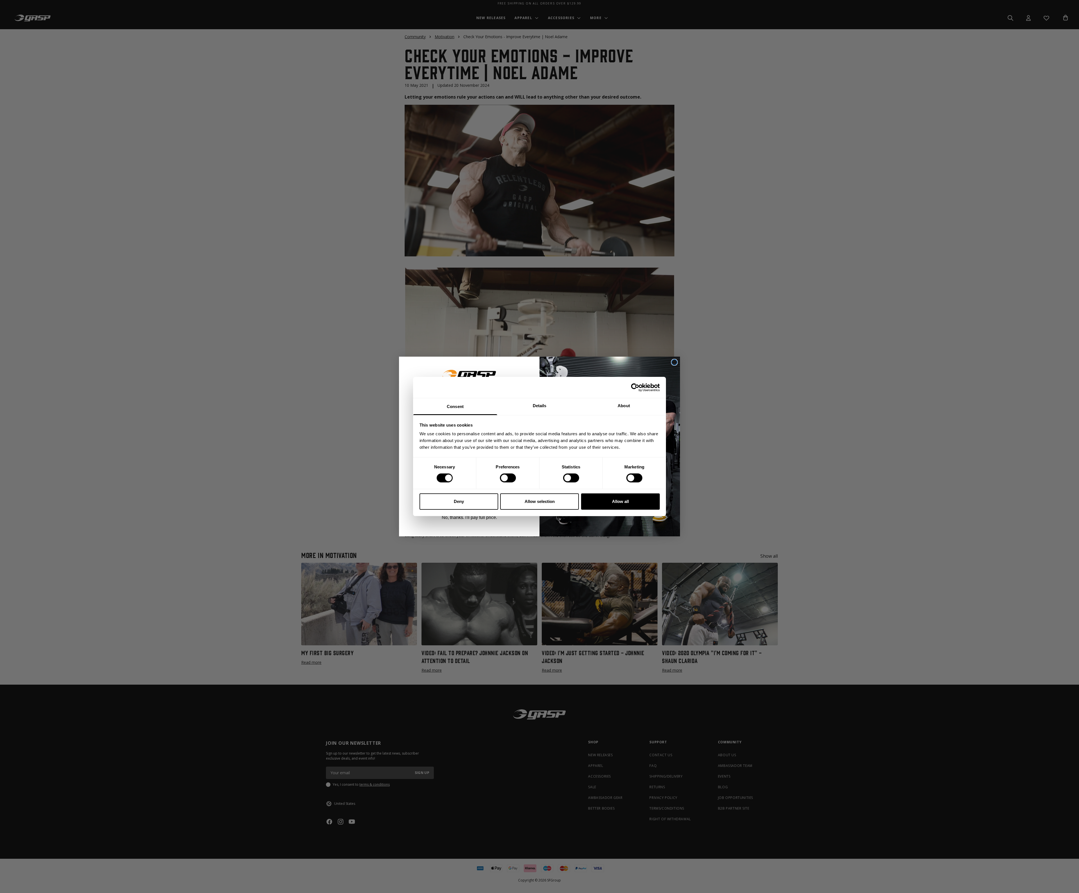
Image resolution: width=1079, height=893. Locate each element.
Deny (459, 501)
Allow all (620, 501)
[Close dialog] (674, 362)
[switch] (508, 477)
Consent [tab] (455, 406)
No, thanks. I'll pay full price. (469, 517)
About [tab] (624, 405)
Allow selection (540, 501)
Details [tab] (540, 405)
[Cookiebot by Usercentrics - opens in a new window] (635, 387)
